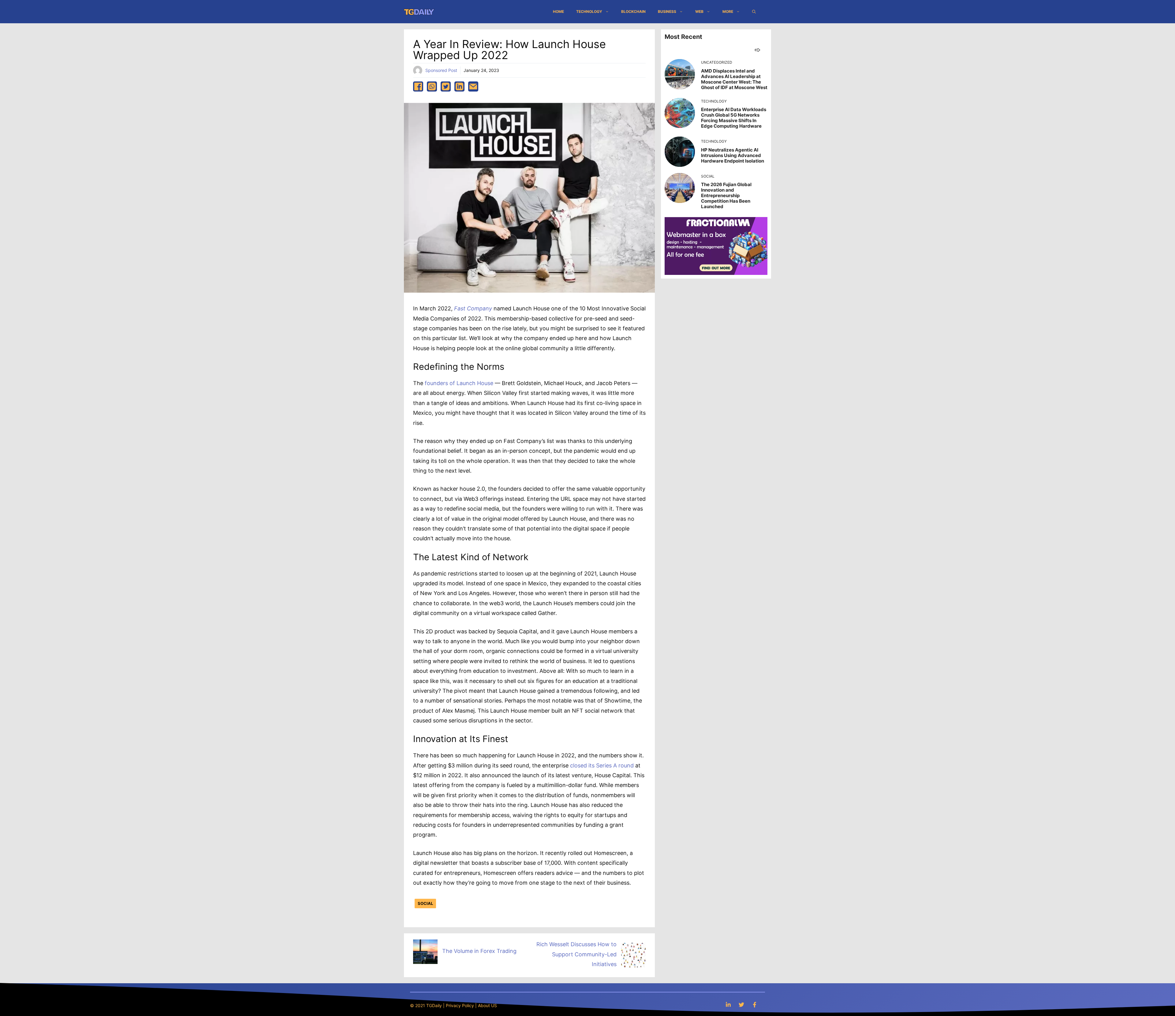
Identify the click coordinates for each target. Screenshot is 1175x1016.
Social (425, 903)
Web (699, 11)
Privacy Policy (460, 1005)
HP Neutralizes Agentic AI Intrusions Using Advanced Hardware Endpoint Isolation (732, 155)
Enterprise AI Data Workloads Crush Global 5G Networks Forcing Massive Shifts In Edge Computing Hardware (733, 118)
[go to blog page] (757, 50)
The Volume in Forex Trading (479, 951)
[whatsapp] (432, 86)
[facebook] (418, 86)
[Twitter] (741, 1004)
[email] (473, 86)
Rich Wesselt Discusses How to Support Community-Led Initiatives (576, 954)
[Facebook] (754, 1004)
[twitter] (446, 86)
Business (667, 11)
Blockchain (633, 11)
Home (558, 11)
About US (487, 1005)
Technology (589, 11)
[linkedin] (459, 86)
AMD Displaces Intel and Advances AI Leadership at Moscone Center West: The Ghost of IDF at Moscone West (734, 79)
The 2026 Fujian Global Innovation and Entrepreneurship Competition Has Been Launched (726, 195)
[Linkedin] (728, 1004)
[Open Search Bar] (754, 11)
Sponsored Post (441, 70)
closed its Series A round (602, 765)
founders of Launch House (459, 383)
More (727, 11)
